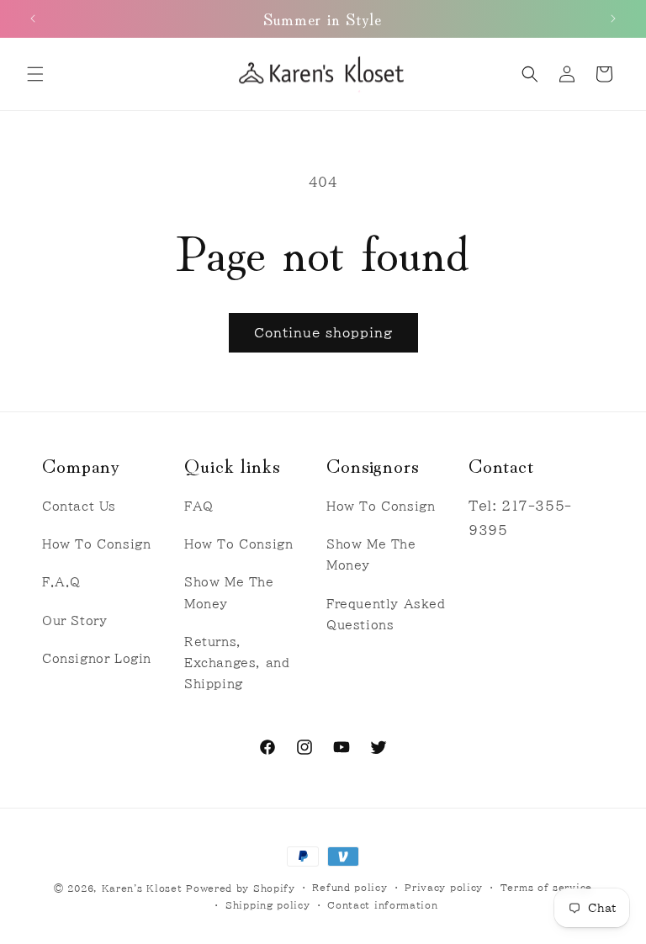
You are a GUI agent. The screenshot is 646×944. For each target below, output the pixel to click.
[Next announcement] (613, 18)
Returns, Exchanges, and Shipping (236, 663)
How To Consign (96, 544)
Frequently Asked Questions (386, 614)
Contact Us (79, 506)
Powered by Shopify (240, 888)
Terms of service (546, 887)
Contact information (382, 905)
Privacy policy (444, 887)
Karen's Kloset (142, 888)
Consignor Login (96, 659)
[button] (35, 74)
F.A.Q (61, 582)
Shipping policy (267, 905)
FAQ (199, 506)
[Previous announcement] (32, 18)
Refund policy (349, 887)
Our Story (74, 621)
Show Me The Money (229, 592)
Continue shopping (323, 332)
